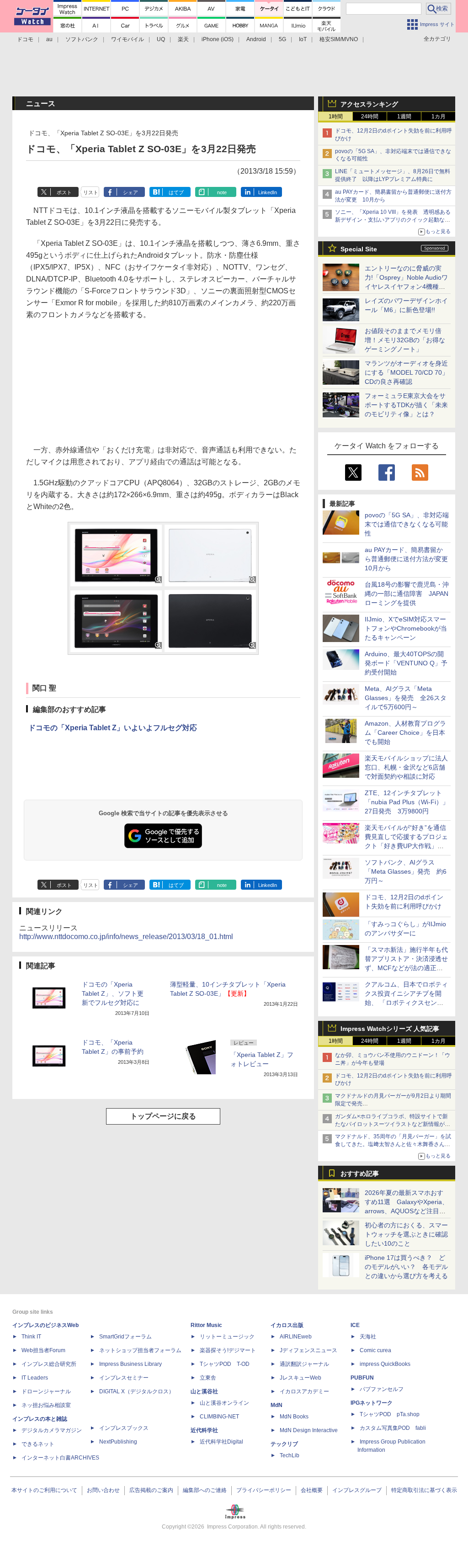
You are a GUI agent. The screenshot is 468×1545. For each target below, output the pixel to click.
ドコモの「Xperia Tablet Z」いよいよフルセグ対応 (112, 728)
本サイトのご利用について (44, 1490)
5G (282, 39)
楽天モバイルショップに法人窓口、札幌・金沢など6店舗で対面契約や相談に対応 (406, 767)
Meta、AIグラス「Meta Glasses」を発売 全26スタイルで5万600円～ (406, 698)
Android (256, 39)
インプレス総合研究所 (48, 1364)
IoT (303, 39)
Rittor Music (206, 1325)
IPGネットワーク (372, 1403)
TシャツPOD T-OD (225, 1364)
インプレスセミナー (124, 1378)
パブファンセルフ (382, 1389)
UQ (161, 39)
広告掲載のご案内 (151, 1490)
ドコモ (25, 39)
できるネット (37, 1444)
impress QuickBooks (385, 1364)
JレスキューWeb (300, 1378)
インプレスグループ (357, 1490)
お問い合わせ (103, 1490)
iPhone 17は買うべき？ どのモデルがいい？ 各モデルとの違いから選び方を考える (406, 1267)
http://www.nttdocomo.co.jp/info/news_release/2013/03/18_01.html (126, 936)
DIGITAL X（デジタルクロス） (136, 1391)
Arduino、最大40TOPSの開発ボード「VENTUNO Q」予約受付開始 (406, 663)
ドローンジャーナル (46, 1391)
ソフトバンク (81, 39)
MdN (276, 1405)
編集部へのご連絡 (205, 1490)
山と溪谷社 (204, 1391)
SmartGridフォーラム (125, 1336)
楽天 (183, 39)
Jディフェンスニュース (308, 1350)
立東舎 (208, 1378)
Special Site (358, 249)
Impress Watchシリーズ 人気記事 (389, 1028)
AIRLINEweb (296, 1336)
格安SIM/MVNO (338, 39)
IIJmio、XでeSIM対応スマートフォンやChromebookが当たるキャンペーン (406, 628)
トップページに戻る (163, 1116)
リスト (90, 192)
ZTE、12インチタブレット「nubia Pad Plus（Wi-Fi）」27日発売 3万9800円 (407, 802)
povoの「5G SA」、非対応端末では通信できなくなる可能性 (407, 524)
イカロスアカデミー (304, 1391)
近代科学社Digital (221, 1442)
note (222, 192)
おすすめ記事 (359, 1173)
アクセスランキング (369, 104)
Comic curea (375, 1350)
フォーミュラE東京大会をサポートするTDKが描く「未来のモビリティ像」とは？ (406, 405)
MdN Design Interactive (309, 1430)
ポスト (64, 192)
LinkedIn (267, 192)
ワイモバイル (127, 39)
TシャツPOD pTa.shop (390, 1414)
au (49, 39)
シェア (130, 192)
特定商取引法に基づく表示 (424, 1490)
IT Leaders (34, 1378)
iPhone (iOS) (218, 39)
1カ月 (438, 116)
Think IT (31, 1336)
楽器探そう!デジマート (228, 1350)
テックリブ (284, 1444)
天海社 (368, 1336)
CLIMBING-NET (219, 1416)
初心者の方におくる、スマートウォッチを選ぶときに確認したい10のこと (406, 1234)
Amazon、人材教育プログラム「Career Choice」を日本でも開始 (405, 732)
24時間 (369, 116)
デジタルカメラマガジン (51, 1430)
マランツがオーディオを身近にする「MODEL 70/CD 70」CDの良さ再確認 (406, 372)
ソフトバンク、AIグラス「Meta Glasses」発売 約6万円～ (406, 871)
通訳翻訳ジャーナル (304, 1364)
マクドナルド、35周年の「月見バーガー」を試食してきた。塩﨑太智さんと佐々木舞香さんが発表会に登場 (393, 1144)
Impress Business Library (130, 1364)
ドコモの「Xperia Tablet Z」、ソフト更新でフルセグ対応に (113, 993)
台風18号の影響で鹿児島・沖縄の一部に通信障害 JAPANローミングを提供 (407, 593)
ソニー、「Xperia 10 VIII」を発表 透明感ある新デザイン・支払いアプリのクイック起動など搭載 (393, 220)
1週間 (404, 116)
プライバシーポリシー (263, 1490)
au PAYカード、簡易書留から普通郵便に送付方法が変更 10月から (409, 559)
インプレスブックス (124, 1428)
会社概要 (312, 1490)
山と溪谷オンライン (224, 1403)
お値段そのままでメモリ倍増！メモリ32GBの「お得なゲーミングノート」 (405, 340)
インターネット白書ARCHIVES (60, 1458)
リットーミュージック (227, 1336)
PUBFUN (362, 1378)
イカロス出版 (287, 1325)
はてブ (176, 192)
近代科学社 (204, 1430)
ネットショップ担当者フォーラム (140, 1350)
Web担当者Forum (43, 1350)
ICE (355, 1325)
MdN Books (294, 1416)
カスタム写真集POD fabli (393, 1428)
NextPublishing (118, 1442)
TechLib (289, 1455)
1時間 (336, 116)
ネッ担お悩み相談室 (46, 1405)
